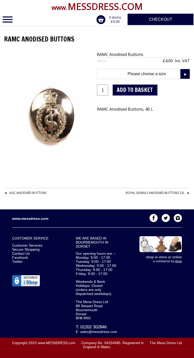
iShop (178, 261)
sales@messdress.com (98, 332)
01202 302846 (93, 327)
